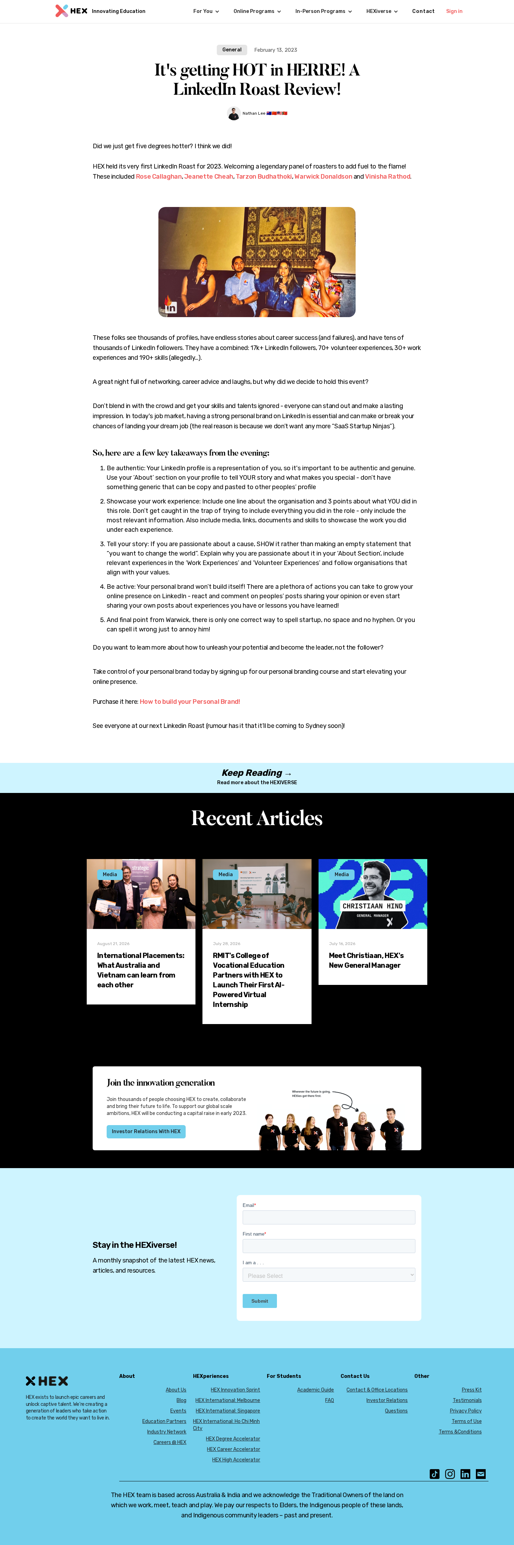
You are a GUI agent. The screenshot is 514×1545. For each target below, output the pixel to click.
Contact (423, 11)
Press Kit (472, 1390)
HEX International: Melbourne (227, 1400)
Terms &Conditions (460, 1432)
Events (178, 1411)
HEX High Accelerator (236, 1460)
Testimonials (467, 1400)
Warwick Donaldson (323, 176)
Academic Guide (315, 1390)
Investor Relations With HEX (146, 1132)
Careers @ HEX (170, 1442)
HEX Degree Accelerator (233, 1439)
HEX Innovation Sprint (235, 1390)
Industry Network (166, 1432)
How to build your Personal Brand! (190, 702)
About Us (176, 1390)
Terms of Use (467, 1421)
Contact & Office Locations (377, 1390)
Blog (181, 1400)
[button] (206, 11)
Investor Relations (387, 1400)
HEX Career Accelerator (233, 1449)
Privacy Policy (466, 1411)
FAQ (329, 1400)
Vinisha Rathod (387, 176)
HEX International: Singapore (228, 1411)
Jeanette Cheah (208, 176)
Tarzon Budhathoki (264, 176)
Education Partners (164, 1421)
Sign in (454, 11)
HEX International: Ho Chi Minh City (226, 1424)
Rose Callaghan (159, 176)
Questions (396, 1411)
